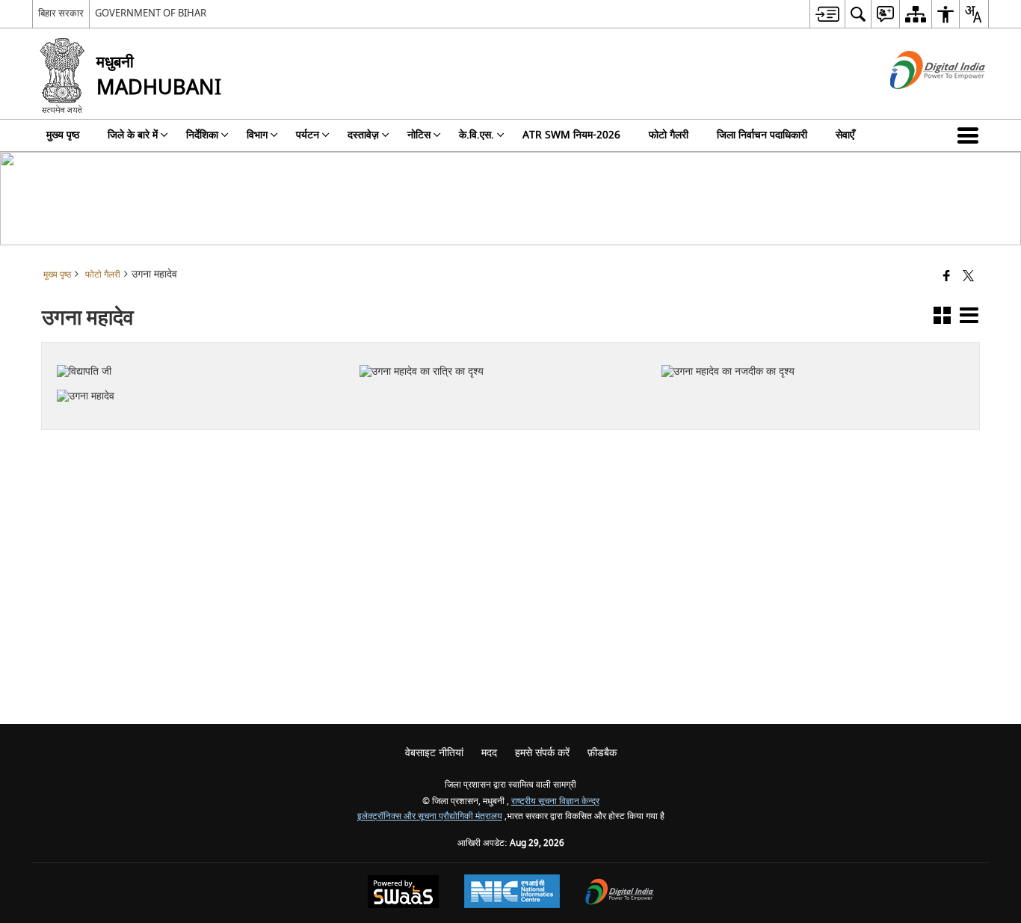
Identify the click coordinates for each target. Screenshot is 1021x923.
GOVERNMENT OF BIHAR (150, 13)
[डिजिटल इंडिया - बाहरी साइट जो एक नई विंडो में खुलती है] (919, 102)
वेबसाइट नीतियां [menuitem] (434, 753)
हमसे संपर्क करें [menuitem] (542, 753)
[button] (971, 135)
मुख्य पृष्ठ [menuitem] (62, 135)
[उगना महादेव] (199, 378)
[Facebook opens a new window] (491, 399)
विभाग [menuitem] (257, 135)
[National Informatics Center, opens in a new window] (512, 893)
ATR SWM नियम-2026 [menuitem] (571, 135)
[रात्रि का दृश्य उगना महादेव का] (502, 354)
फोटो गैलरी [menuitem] (668, 135)
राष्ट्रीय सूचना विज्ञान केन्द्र (555, 801)
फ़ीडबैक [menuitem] (602, 753)
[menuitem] (827, 14)
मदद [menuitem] (489, 753)
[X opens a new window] (511, 399)
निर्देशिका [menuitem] (202, 135)
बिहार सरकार (61, 13)
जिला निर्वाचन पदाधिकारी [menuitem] (762, 135)
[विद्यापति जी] (199, 354)
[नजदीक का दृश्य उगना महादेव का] (803, 354)
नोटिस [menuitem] (419, 135)
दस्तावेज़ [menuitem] (363, 135)
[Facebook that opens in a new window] (946, 277)
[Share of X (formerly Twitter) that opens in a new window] (968, 277)
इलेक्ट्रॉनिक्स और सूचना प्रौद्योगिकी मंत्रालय (429, 816)
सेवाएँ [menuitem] (845, 135)
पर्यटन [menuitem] (307, 135)
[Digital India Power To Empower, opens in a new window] (619, 893)
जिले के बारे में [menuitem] (133, 135)
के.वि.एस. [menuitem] (476, 135)
